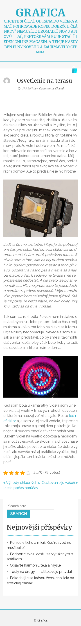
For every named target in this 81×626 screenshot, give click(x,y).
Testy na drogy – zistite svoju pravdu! (41, 571)
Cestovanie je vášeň (58, 482)
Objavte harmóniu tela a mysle (35, 565)
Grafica (40, 12)
